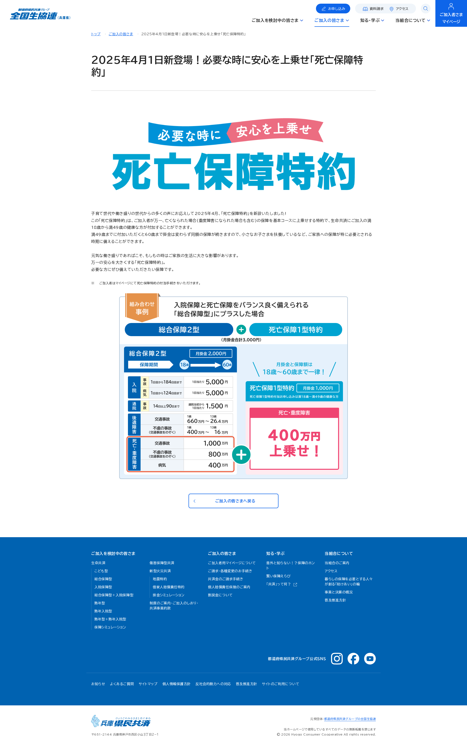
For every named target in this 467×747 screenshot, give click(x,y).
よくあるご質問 (122, 684)
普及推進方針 (246, 684)
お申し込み (336, 8)
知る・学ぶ (275, 553)
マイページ (451, 18)
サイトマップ (148, 684)
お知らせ (98, 684)
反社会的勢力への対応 (213, 684)
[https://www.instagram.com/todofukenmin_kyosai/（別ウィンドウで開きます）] (337, 658)
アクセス (402, 8)
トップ (96, 34)
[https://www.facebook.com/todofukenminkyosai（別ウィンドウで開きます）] (353, 658)
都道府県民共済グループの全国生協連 (350, 718)
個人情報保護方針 (176, 684)
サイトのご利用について (280, 684)
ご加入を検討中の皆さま (113, 553)
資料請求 (377, 8)
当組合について (339, 553)
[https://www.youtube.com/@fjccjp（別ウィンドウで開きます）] (370, 658)
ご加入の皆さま (121, 34)
